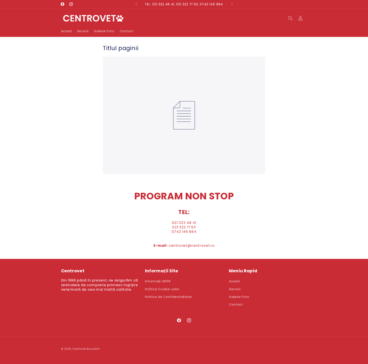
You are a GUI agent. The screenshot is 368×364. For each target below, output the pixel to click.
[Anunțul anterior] (136, 4)
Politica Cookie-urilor (162, 289)
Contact (236, 304)
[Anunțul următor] (232, 4)
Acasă (234, 281)
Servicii (234, 289)
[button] (290, 18)
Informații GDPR (158, 281)
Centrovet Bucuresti (86, 349)
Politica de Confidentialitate (168, 297)
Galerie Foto (239, 297)
